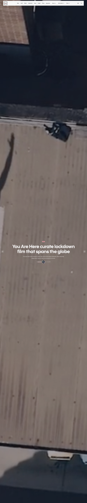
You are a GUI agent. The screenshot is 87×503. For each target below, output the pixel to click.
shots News (39, 261)
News (44, 241)
